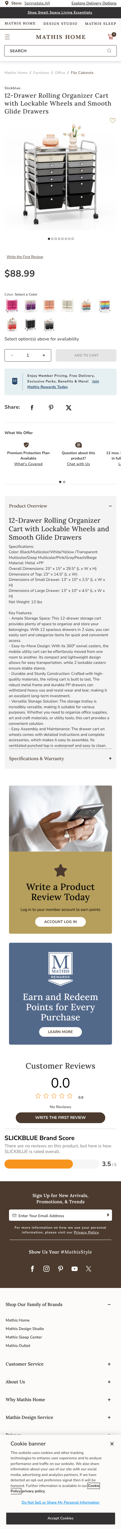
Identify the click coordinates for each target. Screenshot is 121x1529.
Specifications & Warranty (36, 759)
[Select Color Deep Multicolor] (88, 307)
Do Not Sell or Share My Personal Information (60, 1502)
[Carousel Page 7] (69, 239)
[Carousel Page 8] (72, 239)
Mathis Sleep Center (24, 1337)
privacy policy (33, 1491)
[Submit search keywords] (109, 51)
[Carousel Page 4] (59, 239)
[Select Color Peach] (51, 307)
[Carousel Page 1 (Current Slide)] (49, 239)
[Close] (112, 1444)
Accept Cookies (60, 1518)
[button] (7, 37)
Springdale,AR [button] (37, 3)
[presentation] (64, 482)
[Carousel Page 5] (62, 239)
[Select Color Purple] (32, 307)
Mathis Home (18, 1320)
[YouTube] (74, 1269)
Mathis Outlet (18, 1345)
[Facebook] (32, 1269)
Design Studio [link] (60, 24)
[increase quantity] (46, 355)
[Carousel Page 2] (52, 239)
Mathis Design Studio (25, 1328)
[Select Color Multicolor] (106, 307)
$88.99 (20, 274)
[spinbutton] (28, 355)
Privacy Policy (86, 1232)
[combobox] (60, 50)
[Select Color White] (69, 307)
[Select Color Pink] (14, 326)
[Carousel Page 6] (66, 239)
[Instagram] (46, 1269)
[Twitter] (88, 1269)
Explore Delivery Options (93, 3)
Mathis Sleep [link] (100, 24)
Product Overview (28, 506)
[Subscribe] (107, 1215)
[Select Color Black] (32, 326)
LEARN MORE (60, 1031)
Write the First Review (25, 256)
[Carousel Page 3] (56, 239)
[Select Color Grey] (51, 326)
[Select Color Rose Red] (14, 307)
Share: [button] (12, 407)
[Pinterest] (60, 1269)
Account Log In (60, 921)
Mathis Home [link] (20, 23)
